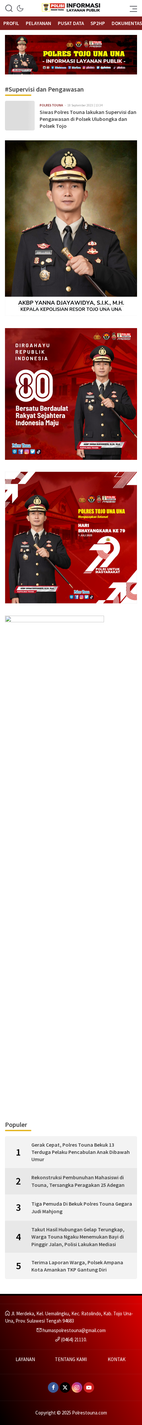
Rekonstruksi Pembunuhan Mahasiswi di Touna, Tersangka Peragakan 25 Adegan (77, 1181)
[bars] (131, 8)
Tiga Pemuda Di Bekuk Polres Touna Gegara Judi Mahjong (81, 1207)
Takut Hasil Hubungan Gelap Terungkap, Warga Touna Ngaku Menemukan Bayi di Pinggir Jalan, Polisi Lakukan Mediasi (77, 1236)
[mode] (20, 8)
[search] (9, 8)
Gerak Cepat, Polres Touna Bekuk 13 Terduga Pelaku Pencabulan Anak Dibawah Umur (80, 1152)
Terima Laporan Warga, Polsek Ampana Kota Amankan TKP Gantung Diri (77, 1266)
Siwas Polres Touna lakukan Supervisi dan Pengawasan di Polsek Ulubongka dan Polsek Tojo (88, 119)
